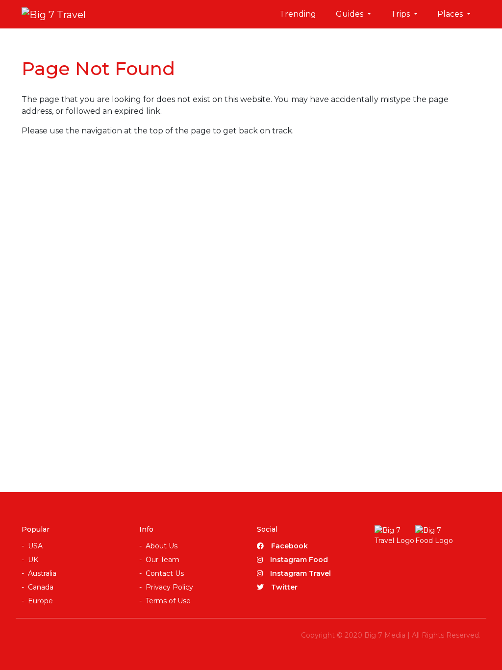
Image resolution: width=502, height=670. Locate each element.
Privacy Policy (169, 587)
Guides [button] (350, 14)
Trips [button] (401, 14)
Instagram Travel (300, 573)
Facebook (289, 545)
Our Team (162, 559)
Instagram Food (299, 559)
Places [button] (451, 14)
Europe (40, 600)
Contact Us (165, 573)
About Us (161, 545)
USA (35, 545)
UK (33, 559)
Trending (297, 14)
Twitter (284, 587)
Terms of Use (168, 600)
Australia (42, 573)
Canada (40, 587)
